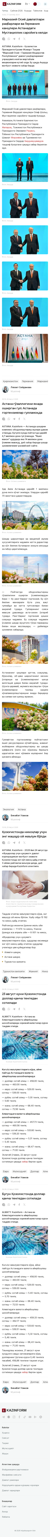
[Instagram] (3, 39)
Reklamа (6, 1517)
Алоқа (5, 1511)
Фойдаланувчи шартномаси (15, 1469)
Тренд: (5, 11)
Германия (27, 381)
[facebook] (19, 1417)
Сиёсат (5, 1438)
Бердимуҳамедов (34, 141)
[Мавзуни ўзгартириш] (37, 4)
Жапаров (7, 127)
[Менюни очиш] (45, 4)
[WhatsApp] (8, 39)
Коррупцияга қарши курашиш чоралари (20, 1485)
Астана (22, 809)
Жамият (33, 971)
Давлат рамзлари (10, 1480)
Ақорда (27, 11)
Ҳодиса (5, 1432)
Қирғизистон (10, 381)
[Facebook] (19, 39)
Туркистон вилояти (14, 971)
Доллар (34, 1171)
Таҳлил (5, 1443)
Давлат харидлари (11, 1490)
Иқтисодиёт (19, 1171)
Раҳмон (30, 130)
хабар (25, 1161)
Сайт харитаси (9, 1506)
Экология (8, 809)
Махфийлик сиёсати (11, 1474)
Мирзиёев (16, 137)
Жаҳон (5, 1453)
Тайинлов (37, 11)
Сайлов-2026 (16, 11)
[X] (24, 39)
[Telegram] (14, 39)
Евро (6, 1171)
